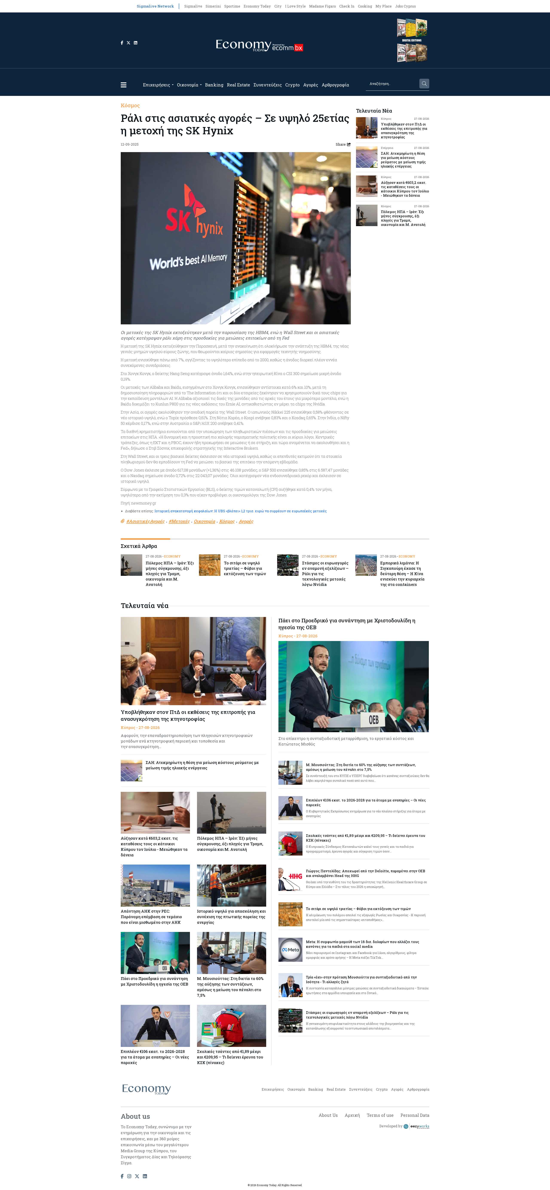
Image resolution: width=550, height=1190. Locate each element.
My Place (384, 6)
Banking (214, 84)
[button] (123, 85)
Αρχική (352, 1115)
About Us (328, 1115)
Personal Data (414, 1115)
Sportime (232, 6)
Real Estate (238, 84)
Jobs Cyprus (405, 6)
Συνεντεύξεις (268, 84)
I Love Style (295, 6)
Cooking (365, 6)
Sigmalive (193, 6)
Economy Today (257, 6)
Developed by (391, 1126)
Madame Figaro (322, 6)
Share (341, 144)
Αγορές (310, 84)
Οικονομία (187, 84)
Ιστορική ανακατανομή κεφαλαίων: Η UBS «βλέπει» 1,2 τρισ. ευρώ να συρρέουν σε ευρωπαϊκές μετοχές (240, 511)
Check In (346, 6)
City (278, 6)
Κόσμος (130, 105)
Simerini (213, 6)
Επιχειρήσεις (156, 84)
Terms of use (380, 1115)
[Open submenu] (173, 84)
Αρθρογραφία (335, 84)
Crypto (292, 84)
